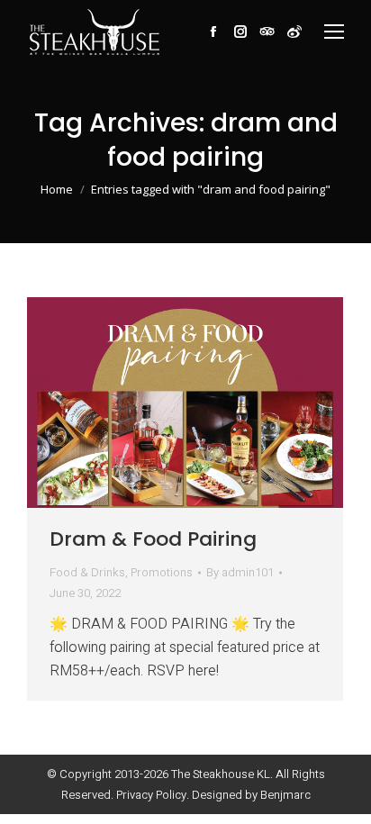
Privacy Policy (151, 794)
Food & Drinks (87, 572)
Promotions (162, 572)
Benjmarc (285, 794)
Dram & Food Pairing (153, 539)
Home (57, 189)
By (240, 572)
